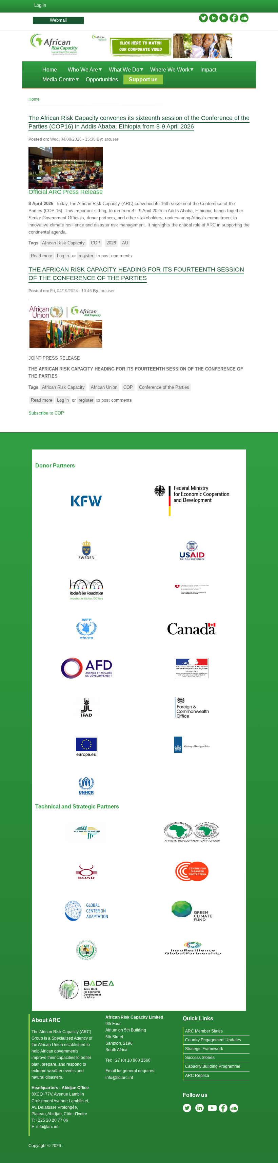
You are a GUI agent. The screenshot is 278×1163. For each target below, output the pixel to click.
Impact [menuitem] (208, 70)
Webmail (58, 20)
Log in (40, 5)
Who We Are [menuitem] (80, 71)
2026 (111, 242)
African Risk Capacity (63, 242)
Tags (33, 242)
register (86, 255)
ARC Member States (204, 1031)
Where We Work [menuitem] (167, 71)
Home (34, 99)
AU (125, 242)
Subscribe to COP (46, 413)
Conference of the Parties (164, 387)
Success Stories (200, 1057)
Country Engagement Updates (213, 1040)
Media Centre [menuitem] (56, 80)
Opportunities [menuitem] (102, 79)
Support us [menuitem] (143, 79)
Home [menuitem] (49, 70)
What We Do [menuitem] (121, 71)
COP (95, 242)
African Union (104, 387)
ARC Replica (197, 1075)
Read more (42, 256)
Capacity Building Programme (212, 1066)
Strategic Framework (204, 1048)
